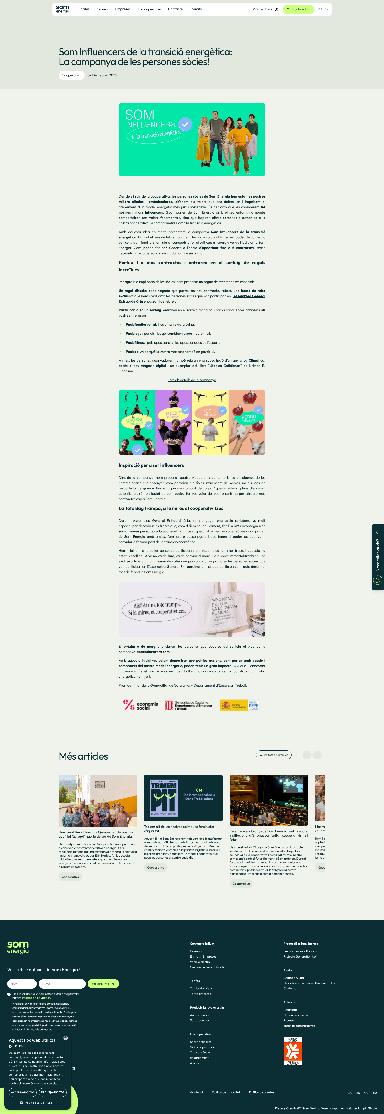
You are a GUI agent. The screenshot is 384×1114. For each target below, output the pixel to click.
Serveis (102, 9)
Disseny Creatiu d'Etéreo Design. (298, 1108)
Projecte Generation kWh (301, 956)
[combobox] (65, 1038)
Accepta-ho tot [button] (23, 1092)
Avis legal (196, 1092)
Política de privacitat (226, 1092)
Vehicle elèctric (200, 962)
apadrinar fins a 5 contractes (228, 248)
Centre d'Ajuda (294, 978)
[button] (38, 1102)
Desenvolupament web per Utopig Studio (349, 1108)
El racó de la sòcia (296, 1015)
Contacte (290, 988)
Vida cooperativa (202, 1047)
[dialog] (37, 1071)
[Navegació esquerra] (307, 754)
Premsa (289, 1020)
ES (358, 1093)
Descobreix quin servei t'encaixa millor (310, 983)
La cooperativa (149, 9)
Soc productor (200, 1020)
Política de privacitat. (39, 1029)
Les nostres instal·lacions (300, 951)
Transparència (200, 1052)
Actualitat (290, 1010)
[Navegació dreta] (317, 754)
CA (320, 9)
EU (375, 1093)
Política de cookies (261, 1092)
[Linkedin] (73, 1068)
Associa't (196, 1063)
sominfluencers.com (153, 652)
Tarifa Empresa (200, 994)
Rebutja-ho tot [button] (52, 1092)
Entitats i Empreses (203, 956)
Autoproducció (200, 1015)
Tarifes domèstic (201, 988)
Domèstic (196, 951)
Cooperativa (72, 75)
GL (366, 1093)
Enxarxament (199, 1058)
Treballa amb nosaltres (299, 1026)
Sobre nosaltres (200, 1042)
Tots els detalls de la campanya (192, 380)
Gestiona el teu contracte (207, 967)
